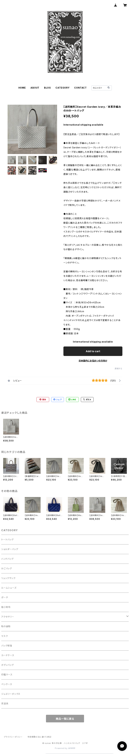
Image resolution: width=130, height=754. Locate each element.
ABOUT (34, 87)
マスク (4, 636)
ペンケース (6, 684)
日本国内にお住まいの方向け (93, 360)
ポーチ (4, 597)
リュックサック (8, 578)
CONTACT (80, 87)
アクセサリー (7, 616)
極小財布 (6, 607)
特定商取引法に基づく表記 (39, 737)
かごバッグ (6, 568)
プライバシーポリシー (13, 737)
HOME (22, 87)
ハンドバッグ (7, 558)
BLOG (47, 87)
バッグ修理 (6, 645)
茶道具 (4, 703)
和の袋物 (5, 626)
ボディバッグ (7, 665)
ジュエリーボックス (10, 693)
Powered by (61, 748)
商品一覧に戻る (65, 718)
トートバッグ (7, 539)
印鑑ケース (7, 674)
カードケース (7, 655)
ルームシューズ (8, 587)
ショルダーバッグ (9, 549)
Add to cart (93, 351)
